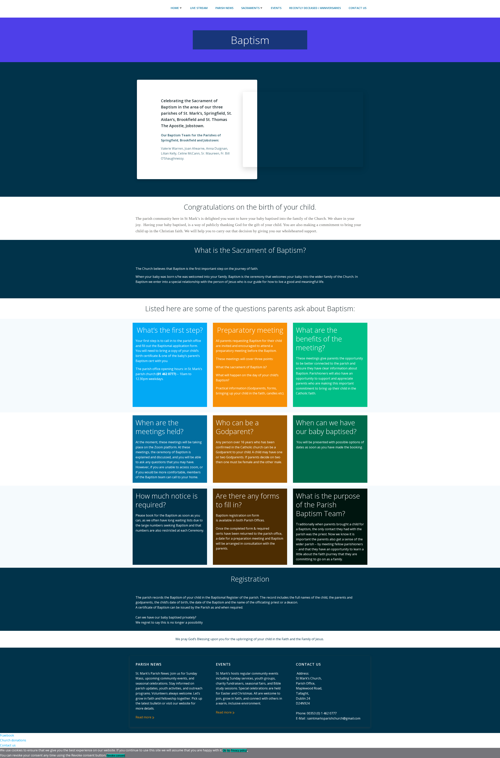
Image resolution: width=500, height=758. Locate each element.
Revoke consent (115, 755)
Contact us (357, 8)
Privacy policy (239, 750)
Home (175, 8)
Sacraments (250, 8)
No (228, 750)
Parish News (224, 8)
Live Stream (199, 8)
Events (276, 8)
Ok (224, 750)
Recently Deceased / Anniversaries (315, 8)
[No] (247, 751)
